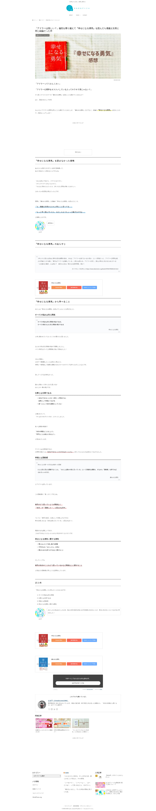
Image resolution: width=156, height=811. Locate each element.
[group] (44, 726)
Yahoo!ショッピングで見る (90, 287)
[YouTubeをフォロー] (54, 709)
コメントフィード (38, 793)
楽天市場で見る (74, 287)
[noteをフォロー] (57, 709)
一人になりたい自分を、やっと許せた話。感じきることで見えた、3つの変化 (78, 777)
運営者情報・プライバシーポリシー (82, 806)
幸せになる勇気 (56, 283)
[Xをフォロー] (49, 709)
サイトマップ (68, 806)
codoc (101, 689)
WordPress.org (37, 797)
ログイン (35, 785)
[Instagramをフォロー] (52, 709)
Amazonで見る (58, 287)
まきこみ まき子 (90, 689)
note (67, 773)
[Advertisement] (78, 135)
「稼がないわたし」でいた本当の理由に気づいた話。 (78, 791)
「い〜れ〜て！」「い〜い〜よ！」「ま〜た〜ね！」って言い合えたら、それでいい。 (78, 784)
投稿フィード (37, 789)
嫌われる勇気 (55, 659)
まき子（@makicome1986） (58, 700)
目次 (76, 152)
